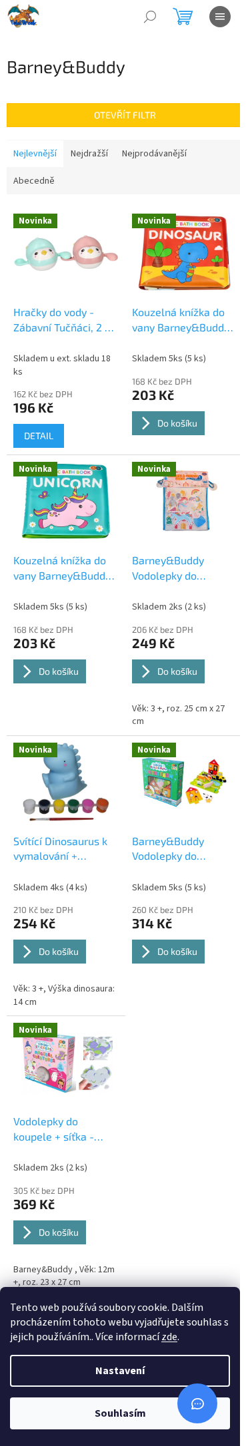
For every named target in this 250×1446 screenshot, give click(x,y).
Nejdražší (89, 153)
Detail (38, 435)
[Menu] (220, 16)
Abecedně (34, 181)
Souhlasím (120, 1413)
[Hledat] (150, 16)
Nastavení (120, 1370)
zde (169, 1337)
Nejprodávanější (154, 153)
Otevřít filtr (125, 114)
